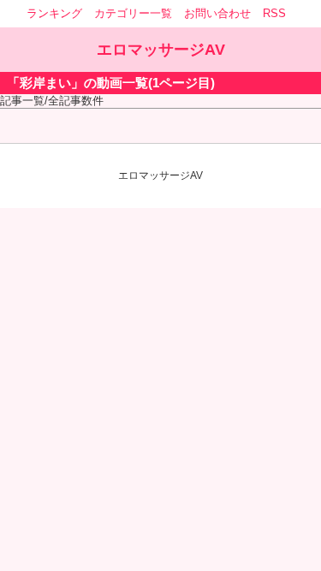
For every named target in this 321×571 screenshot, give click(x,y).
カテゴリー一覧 (133, 13)
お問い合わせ (217, 13)
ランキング (54, 13)
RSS (274, 13)
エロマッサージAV (161, 49)
